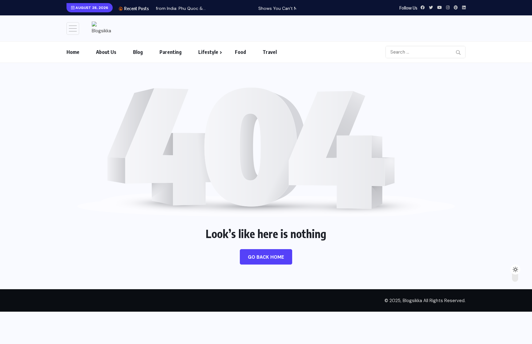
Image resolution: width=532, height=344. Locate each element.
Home (72, 52)
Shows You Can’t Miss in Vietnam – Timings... (253, 8)
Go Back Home (266, 257)
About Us (106, 52)
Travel (270, 52)
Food (240, 52)
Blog (138, 52)
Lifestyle (208, 52)
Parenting (170, 52)
